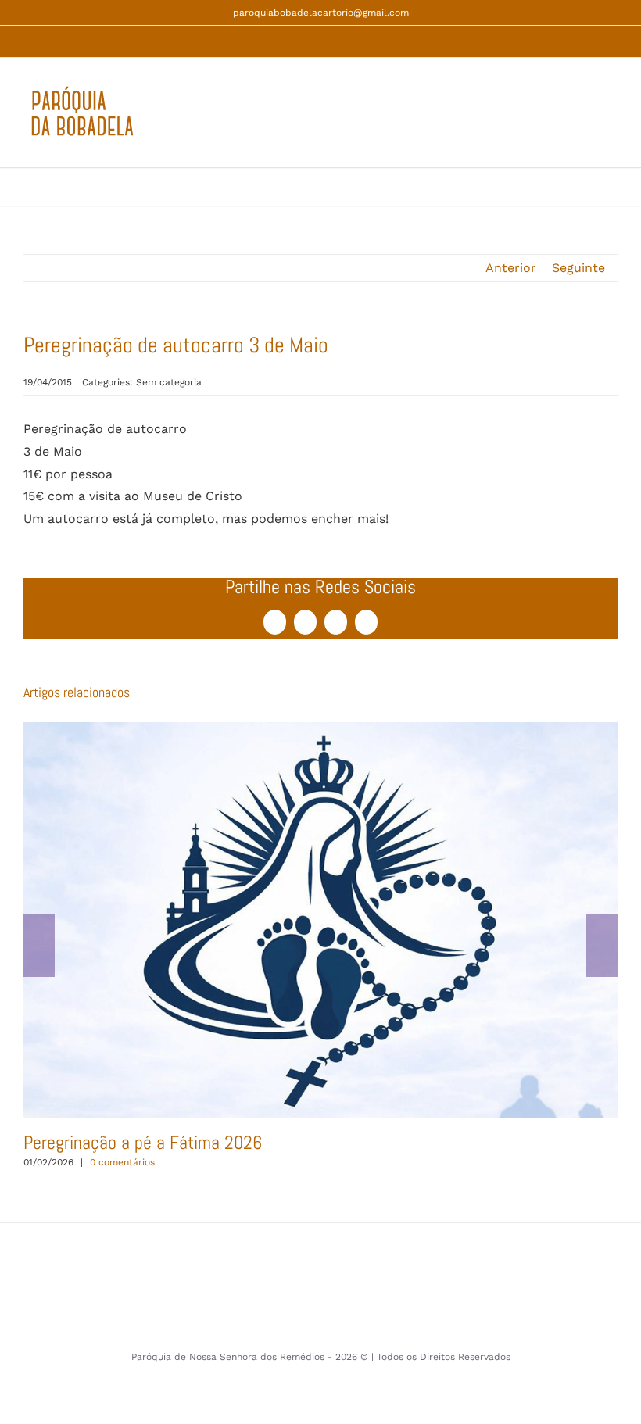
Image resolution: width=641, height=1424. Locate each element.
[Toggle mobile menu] (611, 121)
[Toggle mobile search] (583, 121)
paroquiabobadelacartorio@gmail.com (321, 12)
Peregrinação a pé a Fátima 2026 (320, 919)
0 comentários (122, 1162)
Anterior (510, 267)
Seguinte (578, 267)
